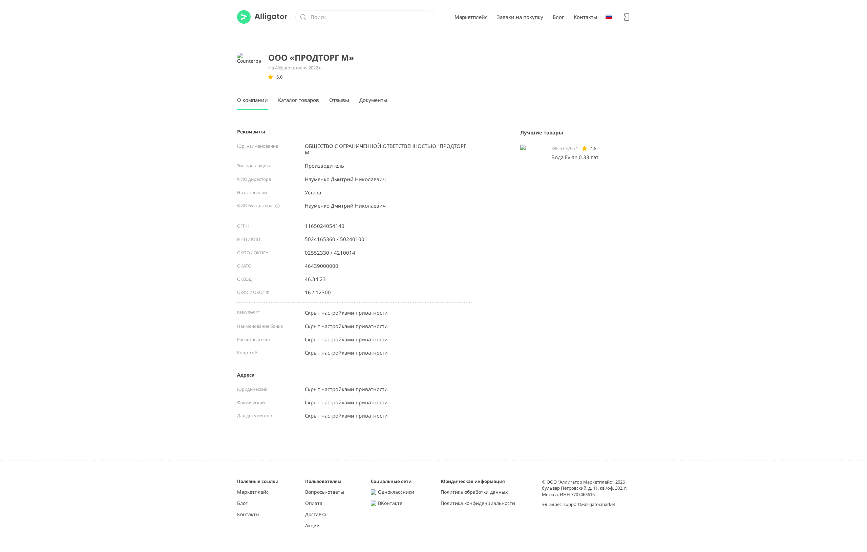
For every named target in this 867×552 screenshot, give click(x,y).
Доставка (315, 514)
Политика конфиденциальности (478, 503)
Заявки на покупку (520, 17)
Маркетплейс (470, 17)
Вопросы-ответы (324, 492)
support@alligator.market (589, 504)
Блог (558, 17)
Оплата (313, 503)
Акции (312, 526)
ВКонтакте (390, 503)
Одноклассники (396, 492)
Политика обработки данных (474, 492)
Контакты (585, 17)
